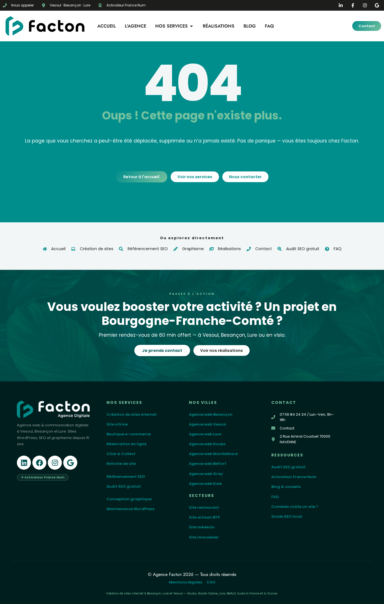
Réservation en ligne (126, 444)
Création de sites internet (132, 414)
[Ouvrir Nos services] (191, 26)
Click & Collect (121, 453)
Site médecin (201, 527)
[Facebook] (39, 463)
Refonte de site (121, 463)
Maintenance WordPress (130, 509)
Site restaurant (204, 507)
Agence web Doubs (207, 444)
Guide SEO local (286, 516)
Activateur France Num (294, 476)
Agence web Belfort (207, 463)
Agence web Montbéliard (213, 453)
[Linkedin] (24, 463)
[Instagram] (55, 463)
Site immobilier (204, 537)
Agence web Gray (206, 473)
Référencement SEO (126, 476)
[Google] (70, 463)
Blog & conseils (286, 486)
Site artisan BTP (204, 517)
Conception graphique (129, 499)
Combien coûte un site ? (294, 506)
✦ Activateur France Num (42, 477)
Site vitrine (117, 424)
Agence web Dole (205, 483)
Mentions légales (185, 582)
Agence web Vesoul (207, 424)
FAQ (275, 496)
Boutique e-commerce (129, 434)
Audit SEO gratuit (124, 486)
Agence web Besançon (210, 414)
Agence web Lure (205, 434)
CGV (211, 582)
